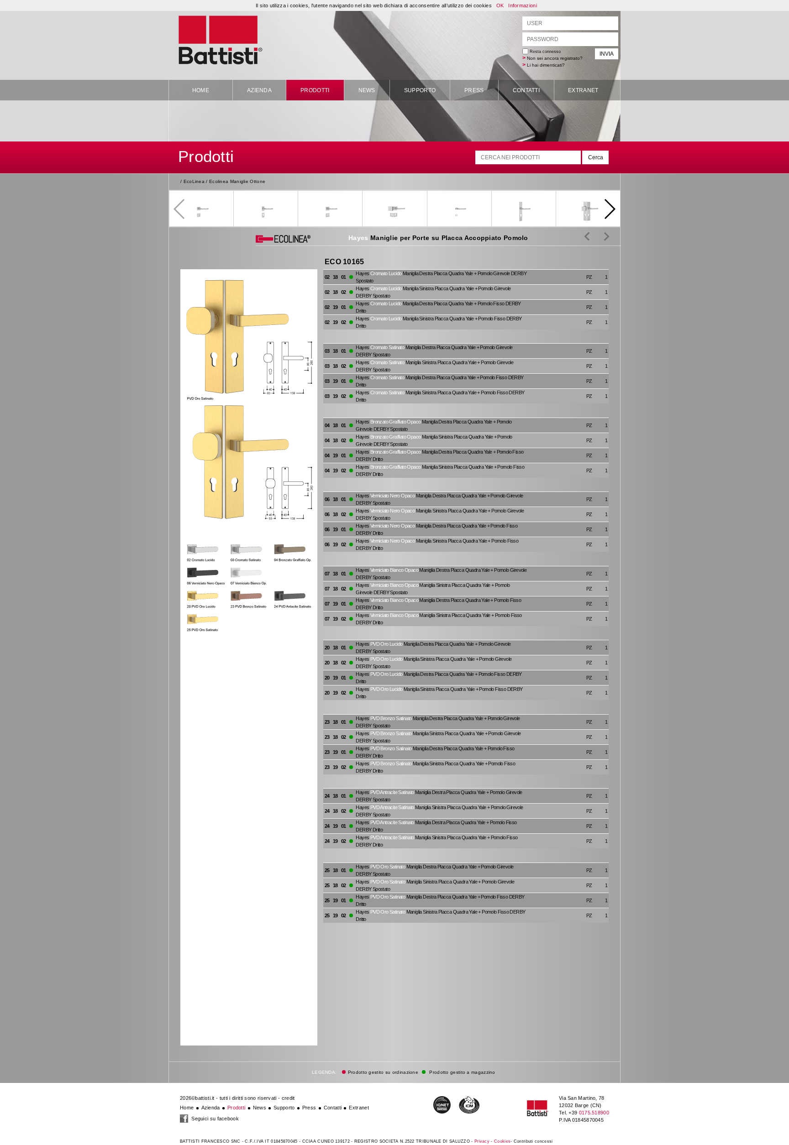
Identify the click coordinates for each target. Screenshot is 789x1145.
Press (474, 90)
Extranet (583, 90)
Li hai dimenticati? (546, 65)
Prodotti (314, 90)
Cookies (502, 1141)
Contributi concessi (533, 1141)
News (366, 90)
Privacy (481, 1141)
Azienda (259, 90)
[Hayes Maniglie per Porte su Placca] (587, 236)
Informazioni (522, 5)
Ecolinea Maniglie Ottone (237, 181)
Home (200, 90)
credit (288, 1098)
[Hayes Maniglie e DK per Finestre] (600, 236)
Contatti (526, 90)
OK (500, 5)
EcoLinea (194, 181)
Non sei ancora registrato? (555, 58)
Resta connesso (544, 51)
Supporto (420, 90)
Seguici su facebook (214, 1118)
